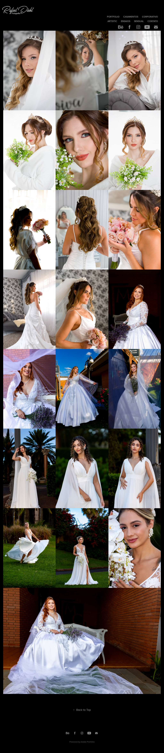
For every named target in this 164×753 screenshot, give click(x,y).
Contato (153, 21)
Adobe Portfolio (87, 741)
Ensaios (125, 21)
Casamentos (130, 16)
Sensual (139, 21)
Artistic (112, 21)
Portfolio (113, 16)
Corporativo (150, 16)
